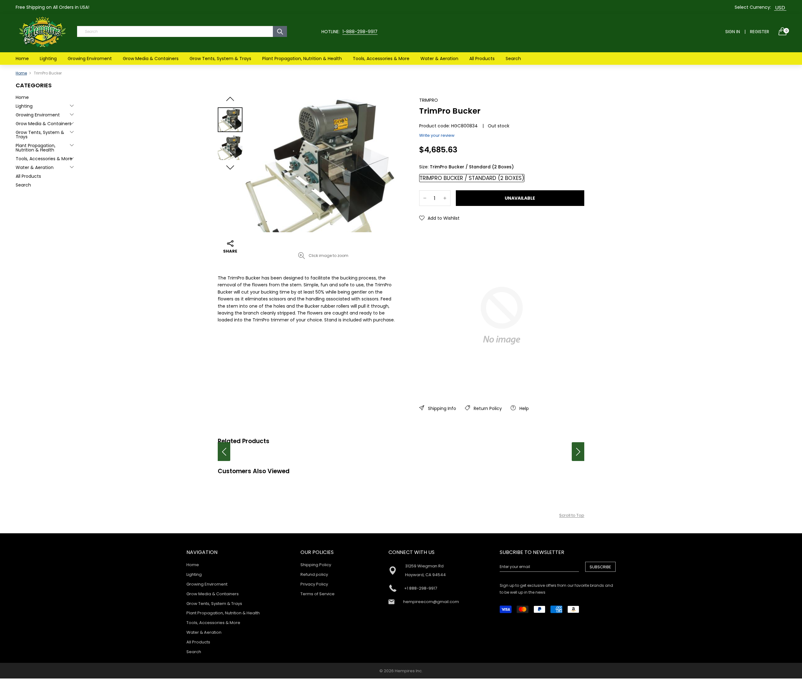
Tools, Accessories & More (381, 58)
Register (759, 31)
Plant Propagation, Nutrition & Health (302, 58)
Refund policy (314, 574)
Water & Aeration (439, 58)
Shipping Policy (315, 565)
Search (513, 58)
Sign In (732, 31)
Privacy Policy (314, 584)
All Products (482, 58)
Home (22, 58)
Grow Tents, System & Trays (220, 58)
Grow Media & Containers (151, 58)
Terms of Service (317, 594)
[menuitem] (22, 58)
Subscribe (600, 567)
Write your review (437, 135)
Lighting (48, 58)
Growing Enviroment (90, 58)
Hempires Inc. (409, 671)
